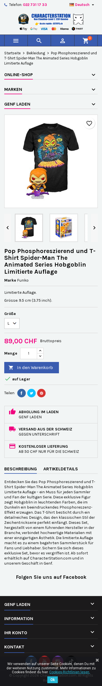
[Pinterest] (41, 393)
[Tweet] (31, 393)
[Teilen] (21, 393)
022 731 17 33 (35, 5)
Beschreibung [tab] (20, 468)
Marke (10, 280)
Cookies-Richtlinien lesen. (69, 672)
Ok (52, 680)
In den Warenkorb (30, 367)
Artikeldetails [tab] (60, 468)
